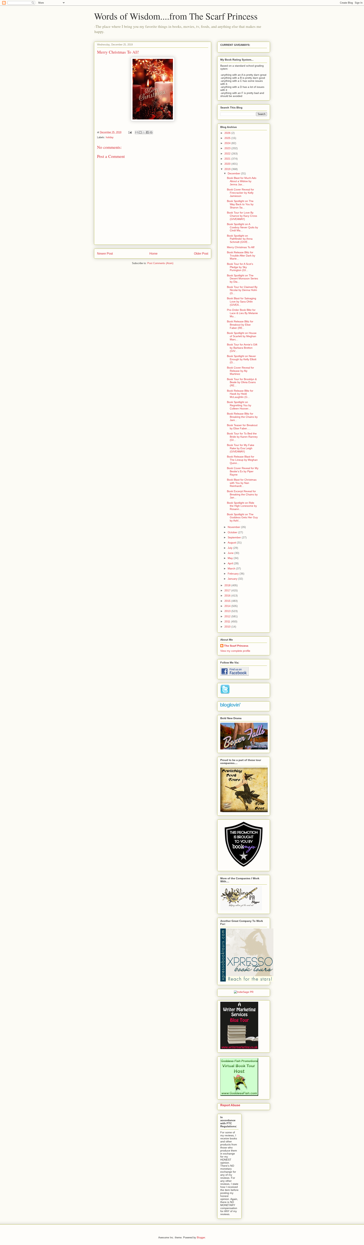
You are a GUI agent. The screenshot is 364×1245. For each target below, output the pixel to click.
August (232, 542)
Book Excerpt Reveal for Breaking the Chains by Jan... (242, 494)
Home (153, 253)
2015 (227, 600)
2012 (227, 616)
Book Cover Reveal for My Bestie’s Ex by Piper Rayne (242, 471)
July (230, 547)
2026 (227, 132)
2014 (227, 605)
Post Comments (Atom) (160, 263)
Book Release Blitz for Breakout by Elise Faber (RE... (240, 324)
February (233, 573)
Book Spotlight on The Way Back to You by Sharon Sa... (240, 204)
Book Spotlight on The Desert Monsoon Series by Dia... (242, 278)
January (233, 578)
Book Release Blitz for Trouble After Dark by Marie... (241, 255)
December (234, 173)
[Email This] (137, 132)
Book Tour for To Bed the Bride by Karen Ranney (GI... (242, 436)
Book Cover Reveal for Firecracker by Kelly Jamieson (240, 192)
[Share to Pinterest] (151, 132)
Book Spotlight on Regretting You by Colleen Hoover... (239, 405)
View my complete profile (235, 650)
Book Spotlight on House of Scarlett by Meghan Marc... (242, 336)
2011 (227, 621)
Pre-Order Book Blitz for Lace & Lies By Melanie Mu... (242, 313)
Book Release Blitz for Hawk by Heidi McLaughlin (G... (240, 394)
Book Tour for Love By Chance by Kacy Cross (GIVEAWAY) (242, 216)
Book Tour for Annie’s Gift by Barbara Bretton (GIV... (242, 347)
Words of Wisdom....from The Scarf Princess (176, 16)
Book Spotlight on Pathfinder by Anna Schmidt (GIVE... (240, 239)
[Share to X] (144, 132)
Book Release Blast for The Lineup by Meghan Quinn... (242, 460)
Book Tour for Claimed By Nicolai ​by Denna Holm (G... (242, 290)
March (232, 568)
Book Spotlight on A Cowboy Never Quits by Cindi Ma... (242, 227)
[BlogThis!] (140, 132)
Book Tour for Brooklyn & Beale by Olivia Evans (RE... (242, 382)
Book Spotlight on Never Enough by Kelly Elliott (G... (241, 359)
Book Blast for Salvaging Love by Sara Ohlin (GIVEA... (241, 301)
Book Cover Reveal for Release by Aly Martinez (240, 371)
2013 (227, 611)
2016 (227, 595)
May (231, 558)
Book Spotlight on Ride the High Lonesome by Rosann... (242, 506)
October (233, 532)
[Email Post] (130, 132)
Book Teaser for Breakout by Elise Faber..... (242, 427)
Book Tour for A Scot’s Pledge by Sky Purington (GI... (240, 267)
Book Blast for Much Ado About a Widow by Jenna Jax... (241, 181)
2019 (227, 169)
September (235, 537)
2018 (227, 585)
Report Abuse (230, 1105)
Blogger (201, 1237)
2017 (227, 590)
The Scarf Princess (236, 645)
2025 (227, 138)
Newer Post (105, 253)
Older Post (201, 253)
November (234, 527)
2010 (227, 626)
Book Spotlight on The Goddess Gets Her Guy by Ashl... (242, 517)
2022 (227, 153)
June (231, 552)
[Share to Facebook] (147, 132)
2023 (227, 148)
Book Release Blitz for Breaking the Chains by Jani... (242, 417)
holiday (110, 137)
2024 (227, 143)
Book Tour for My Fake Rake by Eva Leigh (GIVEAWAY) (240, 448)
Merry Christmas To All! (241, 247)
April (231, 563)
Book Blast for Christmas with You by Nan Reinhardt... (242, 483)
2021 (227, 158)
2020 (227, 163)
